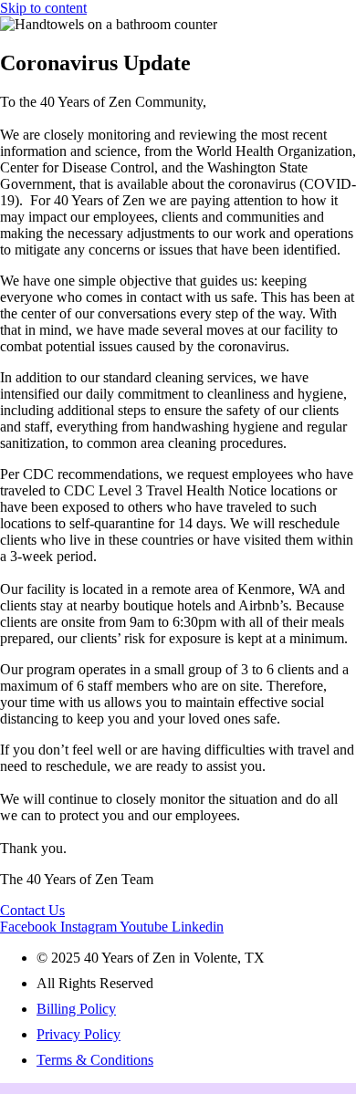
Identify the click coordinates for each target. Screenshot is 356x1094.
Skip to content (43, 8)
